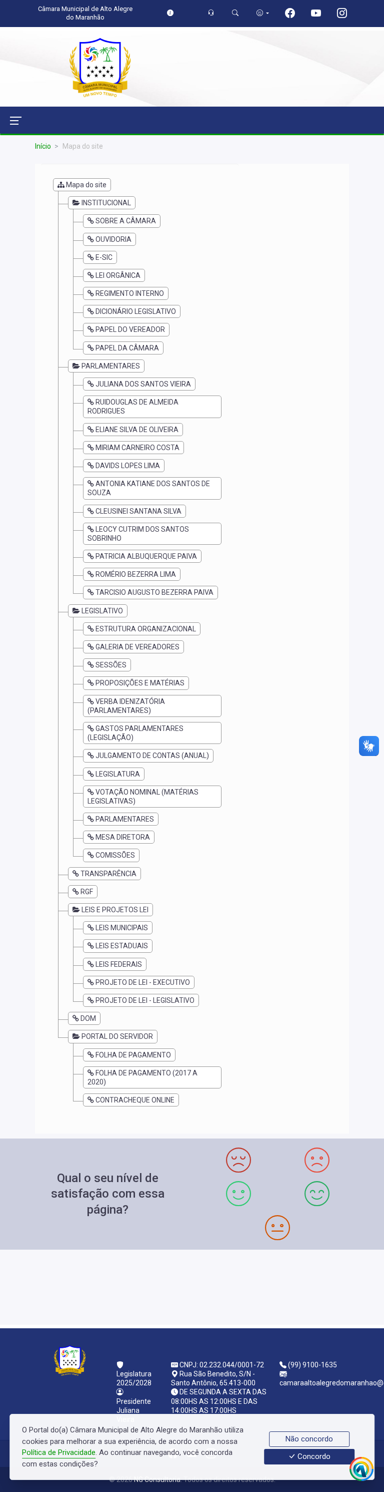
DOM (88, 1018)
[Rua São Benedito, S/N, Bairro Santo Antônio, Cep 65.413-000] (192, 1286)
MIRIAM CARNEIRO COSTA (138, 448)
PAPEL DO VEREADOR (130, 329)
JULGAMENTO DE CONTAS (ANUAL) (152, 756)
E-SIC (104, 257)
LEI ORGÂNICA (118, 275)
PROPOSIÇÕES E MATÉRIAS (140, 683)
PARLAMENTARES (125, 819)
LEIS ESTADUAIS (122, 946)
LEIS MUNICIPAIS (122, 928)
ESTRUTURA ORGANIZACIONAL (146, 629)
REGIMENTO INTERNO (130, 293)
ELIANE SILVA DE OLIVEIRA (137, 430)
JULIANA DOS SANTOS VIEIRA (143, 384)
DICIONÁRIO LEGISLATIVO (136, 311)
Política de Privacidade (59, 1452)
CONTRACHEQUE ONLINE (135, 1100)
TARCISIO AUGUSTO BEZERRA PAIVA (155, 592)
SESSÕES (111, 665)
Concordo (313, 1456)
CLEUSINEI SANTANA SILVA (139, 511)
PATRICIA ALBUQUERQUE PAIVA (146, 556)
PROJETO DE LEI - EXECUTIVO (143, 982)
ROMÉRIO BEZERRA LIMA (136, 574)
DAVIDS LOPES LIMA (128, 466)
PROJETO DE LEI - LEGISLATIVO (145, 1000)
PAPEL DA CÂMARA (127, 348)
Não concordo (309, 1438)
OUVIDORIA (114, 239)
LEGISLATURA (118, 774)
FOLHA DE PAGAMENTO (133, 1055)
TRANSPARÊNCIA (108, 874)
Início (43, 146)
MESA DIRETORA (123, 837)
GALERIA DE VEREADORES (138, 647)
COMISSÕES (115, 855)
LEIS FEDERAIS (119, 964)
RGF (86, 892)
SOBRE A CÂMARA (126, 221)
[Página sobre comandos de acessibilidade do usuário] (262, 13)
